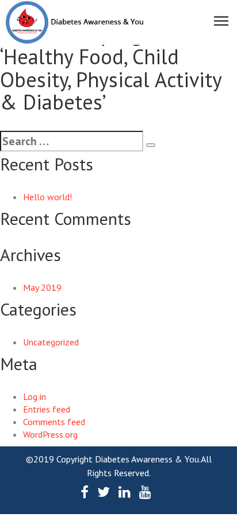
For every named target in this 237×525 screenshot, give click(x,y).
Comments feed (54, 421)
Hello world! (47, 197)
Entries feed (46, 409)
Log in (34, 396)
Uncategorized (51, 342)
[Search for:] (71, 141)
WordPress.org (50, 434)
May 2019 (42, 287)
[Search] (150, 145)
